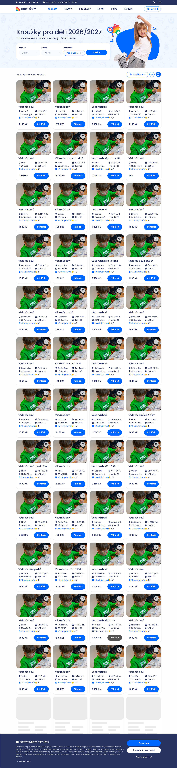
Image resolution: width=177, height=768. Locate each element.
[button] (137, 74)
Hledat (96, 52)
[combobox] (29, 53)
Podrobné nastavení (144, 750)
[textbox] (30, 52)
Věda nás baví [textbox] (73, 53)
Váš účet (151, 9)
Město (22, 47)
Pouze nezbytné (144, 757)
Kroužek (68, 47)
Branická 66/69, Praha (28, 2)
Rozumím (144, 743)
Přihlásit (41, 124)
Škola (44, 47)
